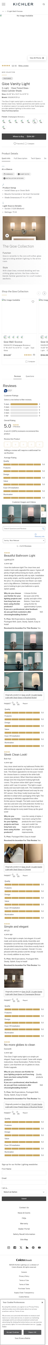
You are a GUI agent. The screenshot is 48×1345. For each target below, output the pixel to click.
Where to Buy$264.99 (24, 136)
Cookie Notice (24, 1297)
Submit (24, 1199)
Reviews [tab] (17, 376)
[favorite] (33, 302)
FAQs (24, 1218)
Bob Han (7, 759)
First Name (6, 1169)
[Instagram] (8, 1247)
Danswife (7, 1049)
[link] (16, 426)
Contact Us (24, 1208)
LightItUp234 (9, 560)
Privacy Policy (24, 1276)
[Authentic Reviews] (8, 390)
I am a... (5, 1188)
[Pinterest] (33, 1247)
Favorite (20, 144)
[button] (8, 444)
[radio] (4, 121)
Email (4, 1178)
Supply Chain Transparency (24, 1293)
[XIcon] (21, 1247)
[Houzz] (27, 1247)
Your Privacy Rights (22, 1338)
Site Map (24, 1240)
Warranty (24, 1224)
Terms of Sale (24, 1284)
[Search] (43, 4)
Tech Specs (36, 158)
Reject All (32, 1332)
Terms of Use (24, 1280)
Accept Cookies (13, 1332)
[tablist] (24, 376)
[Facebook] (15, 1247)
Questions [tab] (30, 376)
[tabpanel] (24, 770)
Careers (24, 1272)
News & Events (24, 1213)
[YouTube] (39, 1247)
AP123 (6, 931)
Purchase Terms (24, 1288)
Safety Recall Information (24, 1234)
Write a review (23, 65)
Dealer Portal (24, 1229)
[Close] (42, 1302)
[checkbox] (4, 121)
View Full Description (10, 111)
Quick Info (6, 158)
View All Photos (38, 58)
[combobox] (43, 4)
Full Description (20, 158)
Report (25, 703)
